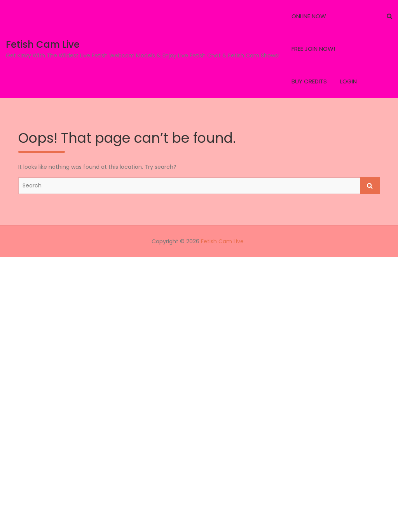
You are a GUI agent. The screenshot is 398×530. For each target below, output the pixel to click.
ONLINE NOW (309, 16)
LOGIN (348, 81)
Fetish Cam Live (43, 44)
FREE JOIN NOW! (313, 49)
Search (370, 185)
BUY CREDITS (309, 81)
